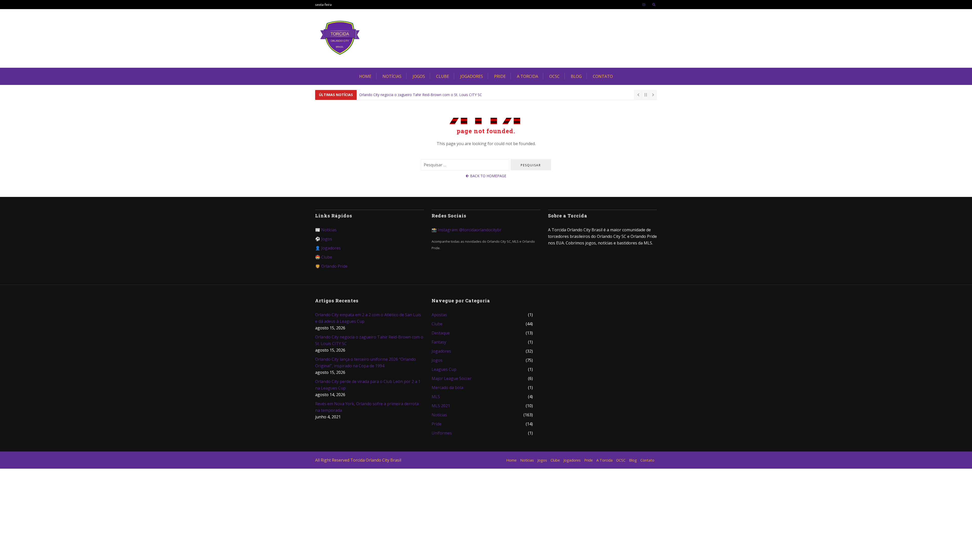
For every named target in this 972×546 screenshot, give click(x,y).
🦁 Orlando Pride (331, 266)
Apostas (439, 314)
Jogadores (471, 76)
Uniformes (442, 433)
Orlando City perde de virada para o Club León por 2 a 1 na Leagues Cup (367, 385)
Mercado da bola (447, 387)
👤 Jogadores (328, 248)
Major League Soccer (452, 378)
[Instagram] (643, 4)
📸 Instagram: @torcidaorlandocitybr (466, 230)
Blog (576, 76)
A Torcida (527, 76)
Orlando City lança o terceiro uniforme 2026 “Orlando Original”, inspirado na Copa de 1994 (433, 94)
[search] (654, 4)
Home (365, 76)
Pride (500, 76)
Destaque (441, 333)
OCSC (554, 76)
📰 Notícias (326, 230)
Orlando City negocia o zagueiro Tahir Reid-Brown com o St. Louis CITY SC (369, 340)
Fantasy (439, 342)
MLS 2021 (441, 405)
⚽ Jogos (323, 239)
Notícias (391, 76)
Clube (442, 76)
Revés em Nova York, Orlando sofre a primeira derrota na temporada (367, 407)
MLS (436, 396)
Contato (603, 76)
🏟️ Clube (323, 257)
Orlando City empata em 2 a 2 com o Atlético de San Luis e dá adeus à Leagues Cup (368, 318)
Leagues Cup (444, 369)
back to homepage (488, 175)
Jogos (419, 76)
